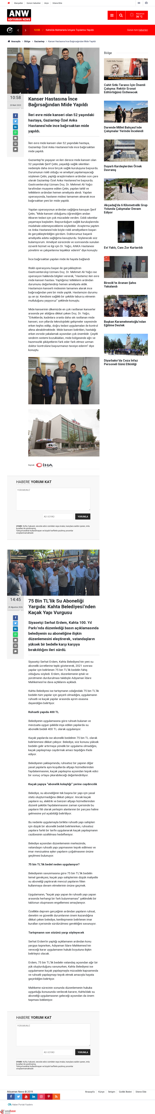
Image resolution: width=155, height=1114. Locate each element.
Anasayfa (90, 1092)
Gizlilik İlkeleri (125, 1092)
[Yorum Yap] (15, 149)
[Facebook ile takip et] (11, 1097)
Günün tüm (137, 30)
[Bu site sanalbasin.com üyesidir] (8, 1111)
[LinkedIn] (15, 127)
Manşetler (18, 3)
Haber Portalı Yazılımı (22, 1104)
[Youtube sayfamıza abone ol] (26, 1097)
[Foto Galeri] (146, 3)
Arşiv (46, 3)
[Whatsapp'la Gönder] (15, 132)
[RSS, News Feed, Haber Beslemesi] (56, 1097)
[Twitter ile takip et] (18, 1097)
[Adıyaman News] (19, 15)
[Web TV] (139, 3)
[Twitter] (15, 121)
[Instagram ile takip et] (41, 1097)
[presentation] (18, 30)
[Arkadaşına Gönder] (15, 138)
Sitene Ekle (57, 3)
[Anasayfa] (8, 3)
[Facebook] (15, 115)
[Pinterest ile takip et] (49, 1097)
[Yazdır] (15, 143)
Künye (101, 1092)
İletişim (111, 1092)
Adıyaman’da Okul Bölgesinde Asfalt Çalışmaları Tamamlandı (77, 30)
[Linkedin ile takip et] (33, 1097)
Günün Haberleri (34, 3)
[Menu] (112, 15)
